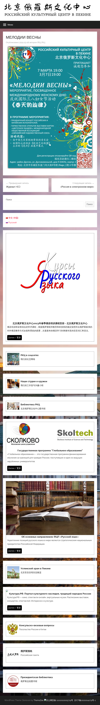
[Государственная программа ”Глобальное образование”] (50, 447)
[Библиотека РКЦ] (50, 406)
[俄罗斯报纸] (50, 655)
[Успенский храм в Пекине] (50, 572)
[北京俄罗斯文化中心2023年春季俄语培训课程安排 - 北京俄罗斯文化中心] (50, 287)
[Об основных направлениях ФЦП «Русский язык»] (50, 518)
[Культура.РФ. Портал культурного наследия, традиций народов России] (50, 601)
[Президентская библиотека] (50, 681)
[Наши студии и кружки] (50, 384)
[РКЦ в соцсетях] (50, 359)
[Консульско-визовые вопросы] (50, 629)
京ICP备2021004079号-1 (85, 700)
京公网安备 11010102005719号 (59, 700)
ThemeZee (38, 700)
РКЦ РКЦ (41, 42)
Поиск (9, 199)
